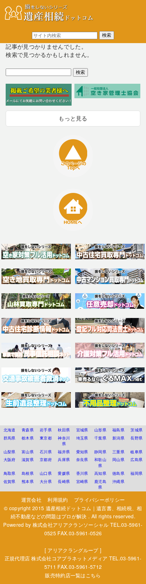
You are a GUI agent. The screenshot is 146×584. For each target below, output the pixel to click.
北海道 (10, 429)
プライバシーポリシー (99, 499)
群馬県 (10, 438)
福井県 (64, 451)
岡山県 (118, 459)
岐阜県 (136, 451)
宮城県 (82, 429)
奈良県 (82, 459)
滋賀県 (28, 459)
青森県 (28, 429)
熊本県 (28, 481)
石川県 (46, 451)
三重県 (118, 451)
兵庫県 (64, 459)
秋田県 (64, 429)
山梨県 (10, 451)
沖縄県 (118, 481)
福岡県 (136, 473)
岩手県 (46, 429)
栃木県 (28, 438)
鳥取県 (10, 473)
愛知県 (82, 451)
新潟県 (118, 438)
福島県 (118, 429)
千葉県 (100, 438)
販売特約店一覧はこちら (73, 575)
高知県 (100, 473)
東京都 (46, 438)
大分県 (46, 481)
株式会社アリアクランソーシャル (71, 524)
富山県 (28, 451)
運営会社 (31, 499)
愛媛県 (64, 473)
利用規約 (57, 499)
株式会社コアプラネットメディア (69, 558)
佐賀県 (10, 481)
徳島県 (118, 473)
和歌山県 (100, 462)
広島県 (136, 459)
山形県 (100, 429)
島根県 (28, 473)
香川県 (82, 473)
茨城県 (136, 429)
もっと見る (73, 118)
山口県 (46, 473)
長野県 (136, 438)
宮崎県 (82, 481)
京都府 (46, 459)
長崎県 (64, 481)
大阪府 (10, 459)
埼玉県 (82, 438)
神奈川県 (64, 441)
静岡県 (100, 451)
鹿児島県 (100, 484)
